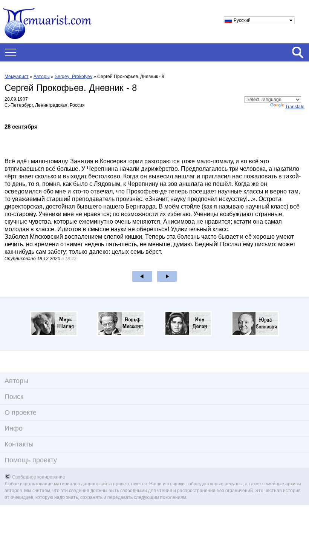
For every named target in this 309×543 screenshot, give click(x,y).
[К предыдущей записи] (142, 276)
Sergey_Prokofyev (73, 76)
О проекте (21, 412)
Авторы (42, 76)
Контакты (19, 444)
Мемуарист (17, 76)
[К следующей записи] (167, 276)
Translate (294, 106)
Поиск (14, 396)
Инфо (14, 428)
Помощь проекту (31, 460)
